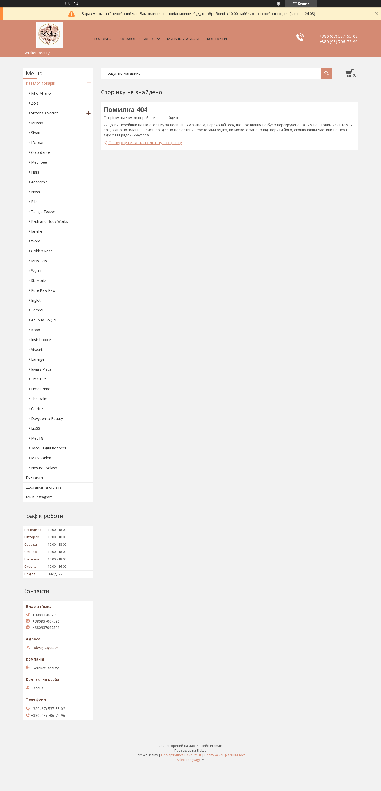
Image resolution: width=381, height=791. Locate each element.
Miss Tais (39, 260)
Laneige (37, 359)
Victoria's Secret (44, 112)
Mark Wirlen (41, 457)
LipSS (35, 428)
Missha (37, 122)
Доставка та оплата (44, 487)
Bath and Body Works (49, 221)
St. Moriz (38, 280)
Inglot (36, 300)
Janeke (36, 231)
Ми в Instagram (183, 38)
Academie (39, 181)
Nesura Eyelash (44, 467)
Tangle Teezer (43, 211)
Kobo (35, 329)
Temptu (37, 310)
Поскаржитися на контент (181, 755)
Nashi (36, 191)
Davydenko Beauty (47, 418)
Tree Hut (38, 379)
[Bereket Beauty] (49, 34)
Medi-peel (39, 162)
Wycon (37, 270)
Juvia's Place (41, 369)
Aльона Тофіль (44, 319)
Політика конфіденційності (225, 755)
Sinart (36, 132)
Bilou (35, 201)
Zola (35, 103)
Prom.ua (216, 746)
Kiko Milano (41, 93)
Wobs (36, 241)
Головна (103, 38)
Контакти (217, 38)
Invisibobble (41, 339)
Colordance (40, 152)
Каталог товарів (136, 38)
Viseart (37, 349)
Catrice (37, 408)
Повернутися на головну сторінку (145, 142)
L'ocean (37, 142)
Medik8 (37, 438)
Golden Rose (42, 250)
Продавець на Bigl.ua (190, 750)
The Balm (39, 398)
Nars (35, 172)
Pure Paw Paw (43, 290)
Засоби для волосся (49, 448)
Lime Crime (40, 388)
